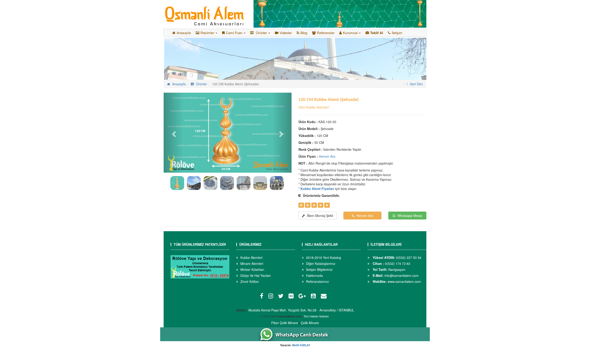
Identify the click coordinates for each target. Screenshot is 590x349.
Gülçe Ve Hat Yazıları (255, 275)
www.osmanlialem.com (396, 281)
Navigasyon (388, 269)
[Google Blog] (303, 296)
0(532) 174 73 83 (391, 263)
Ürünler (201, 84)
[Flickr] (292, 296)
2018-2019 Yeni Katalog (323, 257)
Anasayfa (184, 32)
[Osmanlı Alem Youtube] (314, 296)
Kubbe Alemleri (251, 257)
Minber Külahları (252, 269)
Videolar (286, 32)
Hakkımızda (314, 275)
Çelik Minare (310, 322)
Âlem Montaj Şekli (319, 215)
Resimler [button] (208, 32)
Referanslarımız (317, 281)
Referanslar (325, 32)
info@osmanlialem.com (395, 275)
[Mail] (325, 296)
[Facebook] (263, 296)
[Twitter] (282, 296)
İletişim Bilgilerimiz (319, 269)
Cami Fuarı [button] (234, 32)
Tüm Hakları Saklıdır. (316, 316)
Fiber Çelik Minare (284, 322)
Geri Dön (416, 84)
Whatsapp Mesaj (409, 215)
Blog (304, 32)
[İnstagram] (271, 296)
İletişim (397, 32)
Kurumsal (350, 32)
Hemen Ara (327, 156)
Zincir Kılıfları (249, 281)
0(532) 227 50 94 (396, 257)
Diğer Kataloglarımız (320, 263)
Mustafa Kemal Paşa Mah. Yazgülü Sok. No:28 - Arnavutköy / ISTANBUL (301, 310)
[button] (173, 133)
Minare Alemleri (251, 263)
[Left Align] (301, 205)
